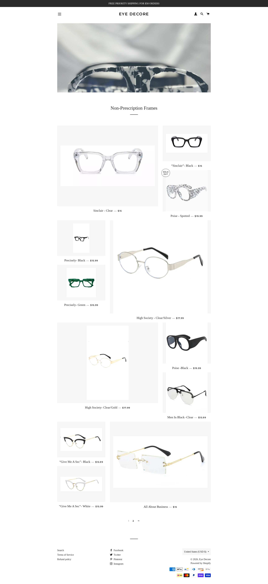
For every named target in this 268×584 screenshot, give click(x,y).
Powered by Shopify (201, 563)
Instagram (118, 563)
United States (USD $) (195, 551)
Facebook (118, 550)
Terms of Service (65, 554)
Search (60, 550)
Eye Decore (134, 14)
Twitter (117, 554)
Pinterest (117, 559)
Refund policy (64, 559)
